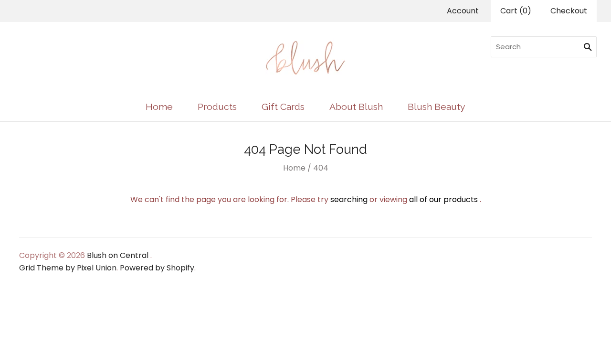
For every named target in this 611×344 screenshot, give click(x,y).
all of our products (443, 199)
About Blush (356, 106)
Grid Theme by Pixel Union (67, 267)
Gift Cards (283, 106)
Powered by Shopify (157, 267)
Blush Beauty (436, 106)
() (515, 10)
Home (159, 106)
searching (349, 199)
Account (463, 10)
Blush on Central (117, 255)
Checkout (568, 10)
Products (217, 106)
